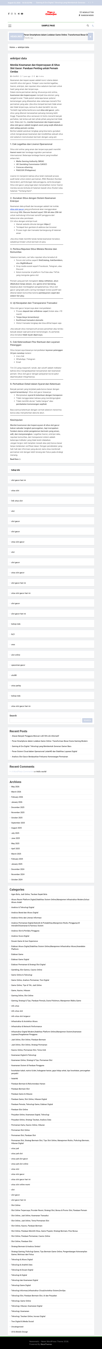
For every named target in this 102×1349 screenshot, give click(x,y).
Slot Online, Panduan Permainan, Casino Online (30, 1236)
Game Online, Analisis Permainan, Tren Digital (30, 980)
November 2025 (17, 812)
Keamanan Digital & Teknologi (23, 1055)
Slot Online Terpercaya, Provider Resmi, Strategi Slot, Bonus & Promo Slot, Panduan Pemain (49, 1210)
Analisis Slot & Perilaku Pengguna (25, 931)
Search (13, 715)
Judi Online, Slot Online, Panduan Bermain (28, 1040)
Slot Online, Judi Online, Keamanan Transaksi (30, 1215)
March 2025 (16, 854)
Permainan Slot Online (20, 1130)
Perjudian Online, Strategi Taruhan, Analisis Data (31, 1120)
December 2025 (17, 807)
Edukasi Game (17, 954)
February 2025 (17, 859)
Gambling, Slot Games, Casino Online (26, 970)
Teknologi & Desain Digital (22, 1270)
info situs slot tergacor (20, 1016)
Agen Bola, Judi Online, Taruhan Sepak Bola (29, 894)
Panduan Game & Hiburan (21, 1094)
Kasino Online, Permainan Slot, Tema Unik (28, 1050)
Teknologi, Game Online (21, 1301)
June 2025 (15, 838)
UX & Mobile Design (19, 1332)
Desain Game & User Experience (24, 941)
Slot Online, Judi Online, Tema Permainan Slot (30, 1221)
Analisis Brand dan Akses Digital (24, 912)
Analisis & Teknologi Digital (22, 907)
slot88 (14, 675)
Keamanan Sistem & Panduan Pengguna (27, 1065)
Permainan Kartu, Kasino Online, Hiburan (28, 1125)
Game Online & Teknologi (21, 975)
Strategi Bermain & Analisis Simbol (25, 1246)
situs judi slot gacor (19, 1159)
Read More (14, 459)
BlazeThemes (46, 1344)
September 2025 (18, 823)
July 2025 (15, 833)
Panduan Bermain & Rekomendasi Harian (28, 1084)
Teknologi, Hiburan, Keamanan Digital (26, 1306)
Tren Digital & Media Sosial (22, 1321)
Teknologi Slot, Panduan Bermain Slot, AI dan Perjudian (34, 1296)
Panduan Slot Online (19, 1109)
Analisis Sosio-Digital (20, 936)
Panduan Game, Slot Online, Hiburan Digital (29, 1099)
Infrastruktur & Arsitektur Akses (24, 1021)
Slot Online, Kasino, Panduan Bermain (26, 1226)
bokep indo (16, 624)
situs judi (15, 1148)
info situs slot (17, 1011)
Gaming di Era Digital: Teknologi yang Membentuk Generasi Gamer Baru (41, 746)
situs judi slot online (19, 1164)
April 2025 (15, 848)
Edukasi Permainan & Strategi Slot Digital (28, 964)
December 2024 (17, 869)
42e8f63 (15, 76)
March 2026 (16, 792)
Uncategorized (17, 1327)
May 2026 (15, 787)
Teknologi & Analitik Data (21, 1265)
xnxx (13, 644)
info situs (15, 1006)
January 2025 (16, 864)
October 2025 (16, 818)
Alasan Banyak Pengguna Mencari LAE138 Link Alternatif (35, 736)
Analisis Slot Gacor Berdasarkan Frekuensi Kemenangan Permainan (40, 757)
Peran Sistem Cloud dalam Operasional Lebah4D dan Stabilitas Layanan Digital (63, 3)
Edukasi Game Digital (20, 959)
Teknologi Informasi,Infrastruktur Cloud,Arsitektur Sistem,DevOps (38, 1290)
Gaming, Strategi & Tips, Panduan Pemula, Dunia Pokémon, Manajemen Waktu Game (46, 1001)
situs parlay (16, 686)
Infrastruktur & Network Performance (26, 1026)
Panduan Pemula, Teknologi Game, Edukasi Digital (32, 1104)
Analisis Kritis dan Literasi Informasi (26, 918)
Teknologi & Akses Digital (22, 1259)
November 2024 (17, 874)
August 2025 (16, 828)
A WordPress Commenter (22, 771)
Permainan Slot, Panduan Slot (23, 1135)
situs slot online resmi (20, 1184)
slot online (15, 655)
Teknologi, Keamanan (20, 1311)
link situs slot (17, 501)
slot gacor (15, 521)
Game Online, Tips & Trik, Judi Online (26, 985)
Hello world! (41, 771)
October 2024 (16, 879)
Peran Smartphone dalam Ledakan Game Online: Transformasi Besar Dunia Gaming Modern (55, 35)
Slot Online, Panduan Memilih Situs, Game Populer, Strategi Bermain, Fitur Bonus (44, 1231)
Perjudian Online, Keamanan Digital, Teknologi (30, 1115)
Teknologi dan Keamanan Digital (24, 1280)
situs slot (15, 490)
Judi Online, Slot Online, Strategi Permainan (29, 1045)
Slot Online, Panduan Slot (21, 1241)
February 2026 (17, 797)
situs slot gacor (17, 209)
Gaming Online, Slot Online (22, 995)
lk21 (13, 634)
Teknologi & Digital (19, 1275)
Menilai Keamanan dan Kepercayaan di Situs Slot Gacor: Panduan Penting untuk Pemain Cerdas (35, 68)
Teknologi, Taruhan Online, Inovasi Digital (28, 1316)
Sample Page (48, 25)
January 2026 (16, 802)
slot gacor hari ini (18, 480)
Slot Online (15, 1205)
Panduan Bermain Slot (20, 1089)
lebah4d (14, 1078)
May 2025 (15, 843)
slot (13, 511)
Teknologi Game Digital (21, 1285)
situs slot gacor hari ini (20, 593)
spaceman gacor (18, 665)
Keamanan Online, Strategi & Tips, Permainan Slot (31, 1060)
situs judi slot (17, 1153)
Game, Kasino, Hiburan (20, 990)
